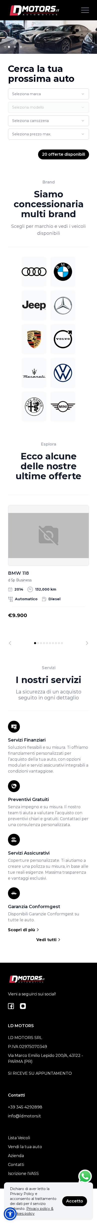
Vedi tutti (47, 939)
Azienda (16, 1155)
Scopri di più (22, 929)
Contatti (16, 1164)
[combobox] (48, 94)
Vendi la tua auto (25, 1146)
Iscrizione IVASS (23, 1173)
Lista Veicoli (19, 1137)
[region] (48, 575)
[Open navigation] (85, 10)
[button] (10, 1214)
